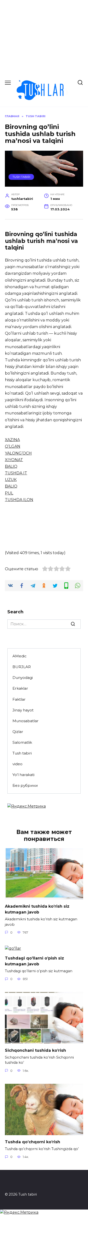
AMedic (19, 656)
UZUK (11, 479)
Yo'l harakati (23, 774)
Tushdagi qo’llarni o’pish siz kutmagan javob (34, 961)
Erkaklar (20, 688)
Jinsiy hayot (22, 710)
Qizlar (17, 731)
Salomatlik (22, 742)
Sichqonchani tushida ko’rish (35, 1050)
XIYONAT (14, 459)
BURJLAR (21, 666)
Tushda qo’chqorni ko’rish (32, 1142)
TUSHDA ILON (19, 499)
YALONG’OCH (18, 453)
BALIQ (11, 466)
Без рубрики (25, 785)
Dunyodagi (22, 677)
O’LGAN (12, 446)
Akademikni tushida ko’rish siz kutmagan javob (37, 909)
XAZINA (12, 439)
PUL (9, 493)
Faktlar (19, 699)
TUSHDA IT (16, 473)
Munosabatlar (25, 721)
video (17, 764)
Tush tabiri (21, 177)
